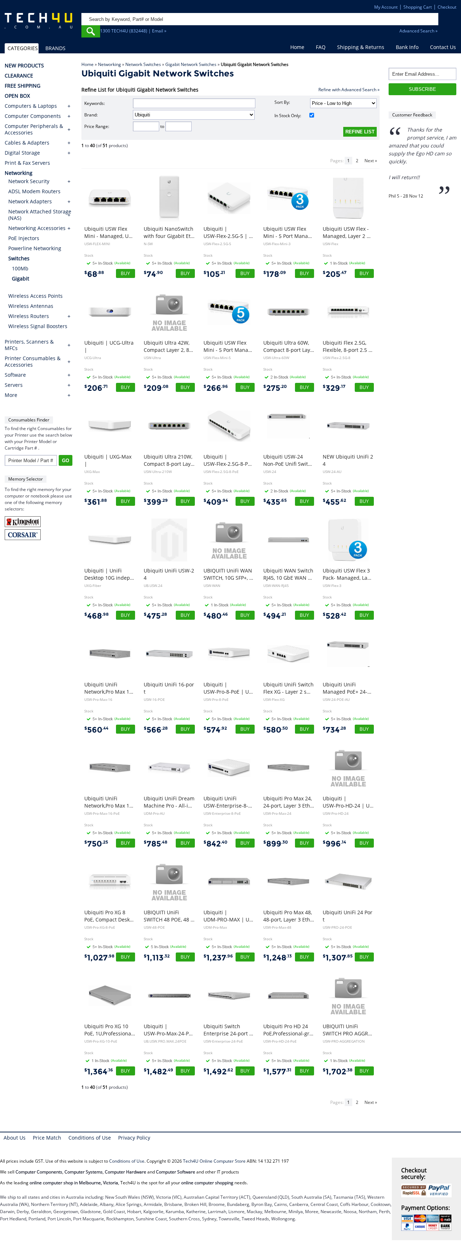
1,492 (218, 1072)
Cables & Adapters (27, 143)
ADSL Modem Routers (34, 191)
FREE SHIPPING (22, 86)
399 (156, 502)
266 (215, 388)
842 (215, 844)
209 (156, 388)
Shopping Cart (417, 7)
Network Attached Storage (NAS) (39, 214)
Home (297, 47)
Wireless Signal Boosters (37, 326)
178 (274, 274)
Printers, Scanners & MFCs (29, 345)
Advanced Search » (418, 31)
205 (334, 274)
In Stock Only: (287, 115)
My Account (386, 7)
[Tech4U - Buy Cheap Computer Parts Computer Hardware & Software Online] (38, 24)
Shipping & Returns (360, 47)
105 (214, 274)
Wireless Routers (28, 316)
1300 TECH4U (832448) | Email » (133, 31)
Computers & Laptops (31, 106)
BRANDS (55, 48)
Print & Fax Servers (27, 163)
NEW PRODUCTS (24, 65)
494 (274, 616)
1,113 (157, 958)
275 (275, 388)
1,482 (158, 1072)
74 (153, 274)
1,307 (338, 958)
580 (275, 730)
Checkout (447, 7)
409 (215, 502)
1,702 (338, 1072)
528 (334, 616)
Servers (14, 385)
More (11, 395)
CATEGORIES (23, 48)
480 (215, 616)
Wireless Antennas (30, 305)
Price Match (47, 1137)
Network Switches (143, 64)
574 (215, 730)
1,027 (99, 958)
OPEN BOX (17, 96)
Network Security (28, 181)
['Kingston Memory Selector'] (23, 525)
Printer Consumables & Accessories (33, 361)
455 (334, 502)
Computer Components (33, 116)
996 (334, 844)
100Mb (20, 268)
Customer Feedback (412, 115)
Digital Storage (22, 153)
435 (275, 502)
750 (96, 844)
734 (334, 730)
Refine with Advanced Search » (349, 90)
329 (334, 388)
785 (155, 844)
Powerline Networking (34, 248)
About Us (15, 1137)
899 (275, 844)
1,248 (277, 958)
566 (156, 730)
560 (96, 730)
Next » (370, 161)
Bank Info (407, 47)
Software (15, 375)
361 (95, 502)
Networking (109, 64)
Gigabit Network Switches (190, 64)
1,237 (218, 958)
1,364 (98, 1072)
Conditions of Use (89, 1137)
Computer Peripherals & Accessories (34, 129)
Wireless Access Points (35, 295)
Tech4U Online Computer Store (214, 1161)
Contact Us (443, 47)
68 (94, 274)
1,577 (277, 1072)
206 (96, 388)
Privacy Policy (134, 1137)
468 (96, 616)
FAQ (321, 47)
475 (155, 616)
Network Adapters (30, 201)
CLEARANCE (19, 75)
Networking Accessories (37, 228)
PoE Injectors (23, 238)
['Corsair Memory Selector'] (23, 538)
